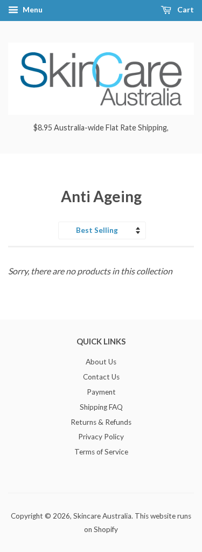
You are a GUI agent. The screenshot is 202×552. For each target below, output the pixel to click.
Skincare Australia (102, 516)
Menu (32, 9)
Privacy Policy (101, 436)
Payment (101, 392)
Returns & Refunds (101, 422)
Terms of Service (101, 451)
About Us (101, 361)
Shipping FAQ (101, 407)
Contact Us (101, 376)
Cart (185, 9)
